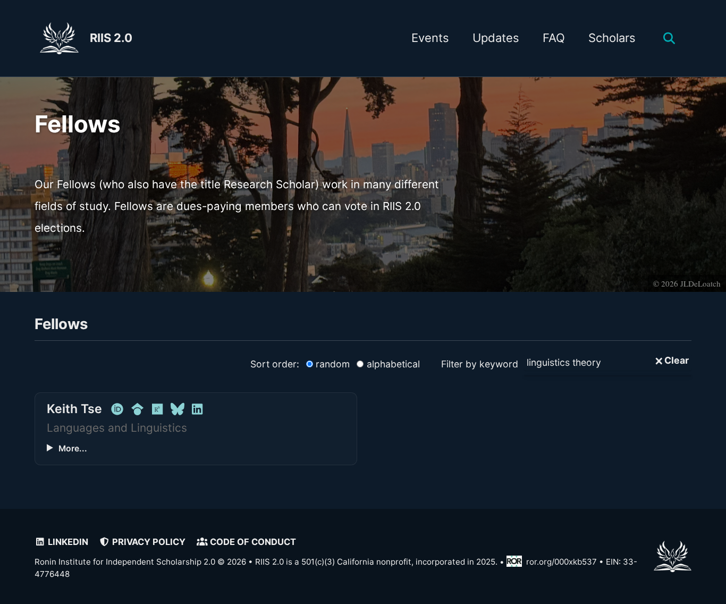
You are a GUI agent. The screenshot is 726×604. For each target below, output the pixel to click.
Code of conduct (252, 541)
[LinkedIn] (197, 409)
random (333, 364)
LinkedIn (67, 541)
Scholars (612, 38)
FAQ (554, 38)
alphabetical (393, 364)
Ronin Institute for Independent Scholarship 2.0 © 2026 (140, 562)
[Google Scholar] (137, 409)
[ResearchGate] (157, 409)
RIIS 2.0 (111, 38)
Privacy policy (147, 541)
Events (430, 38)
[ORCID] (117, 409)
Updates (495, 38)
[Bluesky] (177, 409)
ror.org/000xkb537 (561, 562)
